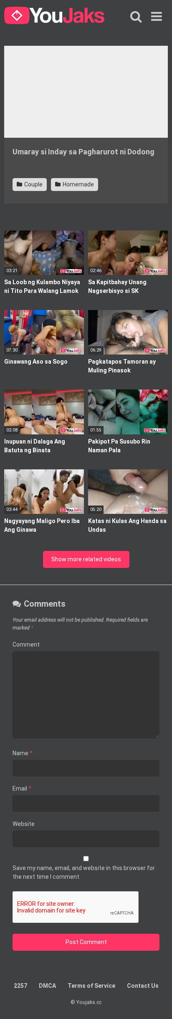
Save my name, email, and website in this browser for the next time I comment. (84, 872)
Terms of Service (91, 985)
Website (24, 824)
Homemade (77, 184)
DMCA (47, 985)
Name (23, 753)
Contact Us (143, 985)
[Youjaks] (54, 17)
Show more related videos (86, 559)
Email (22, 788)
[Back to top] (156, 1002)
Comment (26, 644)
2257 (20, 985)
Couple (33, 184)
